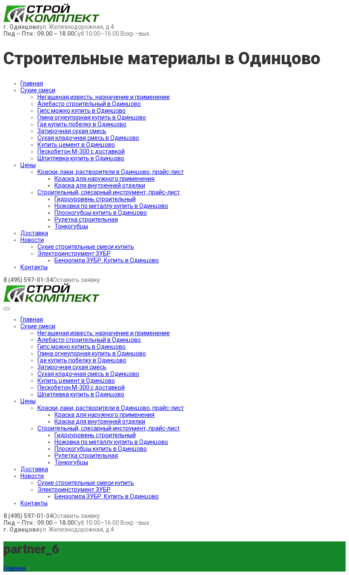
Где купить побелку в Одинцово (81, 124)
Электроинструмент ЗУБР (74, 253)
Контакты (34, 267)
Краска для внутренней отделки (99, 185)
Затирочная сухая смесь (71, 131)
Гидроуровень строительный (95, 199)
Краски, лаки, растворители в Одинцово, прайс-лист (110, 171)
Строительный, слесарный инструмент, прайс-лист (108, 192)
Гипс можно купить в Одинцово (81, 110)
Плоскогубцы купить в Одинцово (100, 212)
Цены (28, 165)
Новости (32, 239)
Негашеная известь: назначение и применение (103, 97)
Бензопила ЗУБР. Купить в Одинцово (106, 260)
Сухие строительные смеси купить (85, 246)
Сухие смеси (37, 90)
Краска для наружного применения (104, 178)
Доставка (34, 233)
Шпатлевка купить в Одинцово (80, 158)
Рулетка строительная (86, 219)
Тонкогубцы (71, 226)
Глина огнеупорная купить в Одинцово (91, 117)
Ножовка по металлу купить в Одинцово (111, 205)
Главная (31, 83)
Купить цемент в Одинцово (76, 144)
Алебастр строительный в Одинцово (89, 103)
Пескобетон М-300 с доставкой (81, 151)
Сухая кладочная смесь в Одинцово (88, 137)
